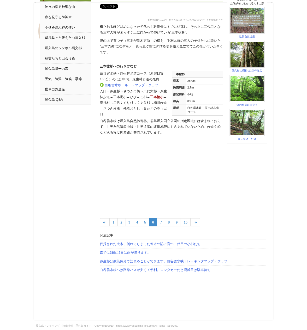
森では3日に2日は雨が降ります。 (125, 252)
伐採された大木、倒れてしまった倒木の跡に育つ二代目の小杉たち (150, 244)
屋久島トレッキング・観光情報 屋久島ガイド (63, 325)
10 (186, 222)
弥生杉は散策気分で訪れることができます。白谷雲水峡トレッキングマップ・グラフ (163, 261)
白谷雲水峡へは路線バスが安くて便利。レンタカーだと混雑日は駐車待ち (155, 270)
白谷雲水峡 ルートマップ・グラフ (131, 85)
